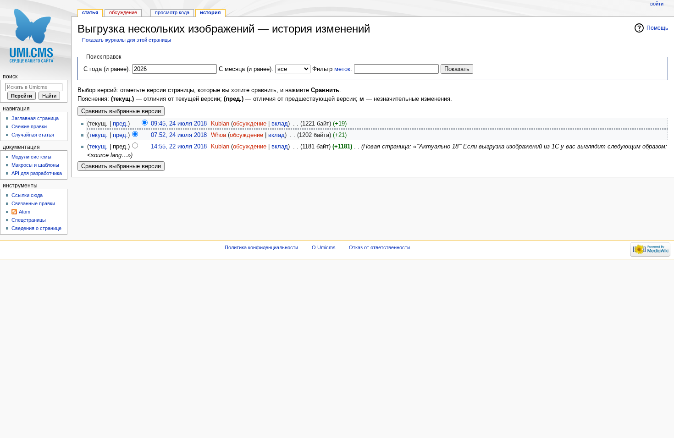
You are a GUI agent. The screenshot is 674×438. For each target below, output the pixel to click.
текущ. (98, 135)
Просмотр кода (172, 12)
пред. (120, 123)
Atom (24, 211)
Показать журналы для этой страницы (126, 40)
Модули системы (31, 156)
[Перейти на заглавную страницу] (35, 35)
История (210, 12)
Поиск (10, 76)
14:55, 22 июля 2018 (179, 146)
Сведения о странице (36, 228)
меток (342, 69)
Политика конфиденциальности (261, 247)
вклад (279, 123)
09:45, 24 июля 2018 (179, 123)
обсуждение (249, 123)
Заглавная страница (35, 118)
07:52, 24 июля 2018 (179, 135)
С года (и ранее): (106, 69)
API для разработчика (36, 173)
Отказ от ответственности (379, 247)
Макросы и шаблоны (35, 165)
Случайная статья (32, 134)
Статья (90, 12)
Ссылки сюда (27, 195)
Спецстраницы (28, 220)
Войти (656, 3)
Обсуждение (123, 12)
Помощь (657, 28)
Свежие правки (29, 126)
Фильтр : (332, 69)
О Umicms (324, 247)
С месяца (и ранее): (246, 69)
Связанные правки (33, 203)
